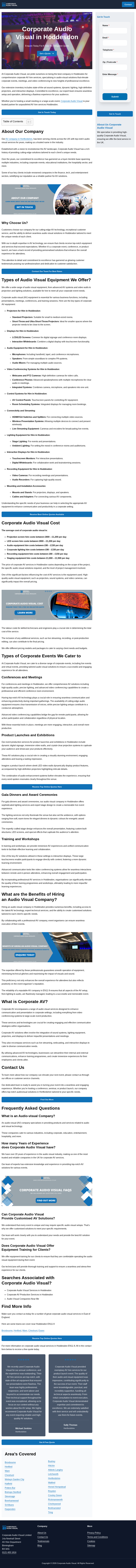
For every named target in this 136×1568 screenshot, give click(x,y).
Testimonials (43, 1541)
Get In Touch (115, 114)
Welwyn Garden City (14, 1479)
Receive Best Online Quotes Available (47, 514)
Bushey (51, 1461)
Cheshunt (32, 1330)
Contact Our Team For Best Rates (47, 271)
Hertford (17, 1330)
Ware (24, 1330)
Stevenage (10, 1496)
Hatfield (8, 1484)
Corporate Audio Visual (72, 101)
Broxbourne (7, 1330)
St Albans (9, 1505)
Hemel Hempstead (57, 1487)
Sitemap (91, 1545)
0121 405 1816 (9, 1552)
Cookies (91, 1541)
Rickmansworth (55, 1499)
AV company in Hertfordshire (18, 139)
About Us (41, 1533)
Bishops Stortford (13, 1492)
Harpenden (10, 1509)
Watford (51, 1482)
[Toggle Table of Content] (27, 122)
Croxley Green (55, 1495)
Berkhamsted (54, 1508)
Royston (52, 1491)
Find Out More (47, 1099)
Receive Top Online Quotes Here (47, 787)
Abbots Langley (55, 1470)
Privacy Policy (94, 1533)
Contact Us (42, 1537)
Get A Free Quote (47, 1442)
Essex (41, 1330)
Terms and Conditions (97, 1537)
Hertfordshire (54, 1478)
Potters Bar (10, 1488)
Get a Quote (45, 53)
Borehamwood (12, 1501)
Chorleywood (54, 1504)
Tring (50, 1512)
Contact (128, 4)
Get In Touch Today (47, 112)
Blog (39, 1545)
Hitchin (51, 1465)
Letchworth (53, 1474)
